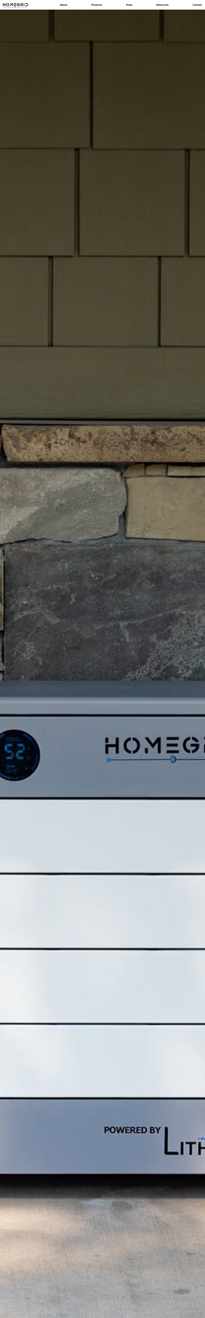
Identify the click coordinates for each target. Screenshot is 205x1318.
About (63, 4)
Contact (197, 4)
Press (129, 4)
